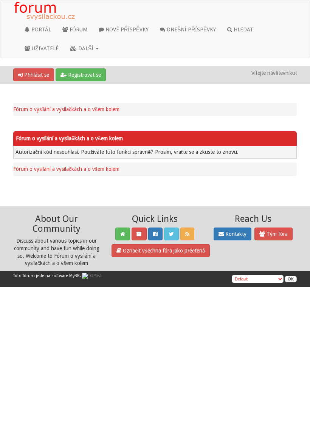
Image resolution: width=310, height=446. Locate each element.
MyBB (74, 275)
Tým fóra (276, 234)
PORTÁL (40, 29)
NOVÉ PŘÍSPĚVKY (126, 29)
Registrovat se (84, 75)
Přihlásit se (36, 75)
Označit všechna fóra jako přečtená (163, 251)
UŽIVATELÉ (44, 48)
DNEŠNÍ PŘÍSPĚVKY (190, 29)
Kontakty (235, 234)
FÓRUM (77, 29)
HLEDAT (242, 29)
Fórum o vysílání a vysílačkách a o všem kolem (66, 109)
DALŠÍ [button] (86, 48)
